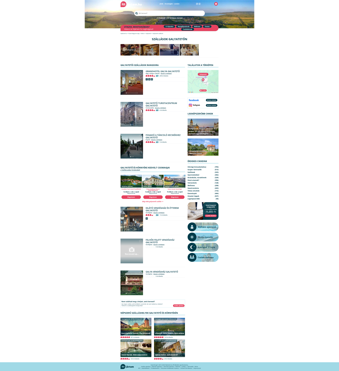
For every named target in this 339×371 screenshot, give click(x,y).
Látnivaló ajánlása (168, 366)
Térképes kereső (175, 18)
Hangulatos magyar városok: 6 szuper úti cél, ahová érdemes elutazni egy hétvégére (201, 131)
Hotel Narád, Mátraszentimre (134, 355)
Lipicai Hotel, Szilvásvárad (166, 355)
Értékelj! (161, 18)
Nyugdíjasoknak (183, 26)
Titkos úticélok (211, 147)
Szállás (184, 366)
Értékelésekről (155, 368)
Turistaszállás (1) (169, 50)
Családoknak (187, 29)
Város (196, 366)
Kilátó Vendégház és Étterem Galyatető (162, 209)
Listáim (176, 4)
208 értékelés (164, 76)
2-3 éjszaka (169, 26)
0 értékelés (159, 247)
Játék (161, 4)
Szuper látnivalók (192, 125)
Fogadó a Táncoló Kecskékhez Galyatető (163, 136)
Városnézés (192, 183)
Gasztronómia (193, 188)
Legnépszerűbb (192, 126)
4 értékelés (163, 110)
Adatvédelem (146, 368)
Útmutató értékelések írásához (170, 368)
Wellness (197, 26)
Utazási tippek (211, 125)
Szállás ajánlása (145, 366)
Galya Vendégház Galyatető (162, 271)
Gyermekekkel (193, 175)
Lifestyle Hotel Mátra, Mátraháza (169, 333)
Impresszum (197, 368)
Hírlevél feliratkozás (186, 368)
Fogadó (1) (149, 50)
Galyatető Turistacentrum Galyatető (161, 104)
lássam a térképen (166, 73)
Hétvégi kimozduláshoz (207, 124)
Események (192, 193)
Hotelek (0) (189, 50)
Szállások (191, 172)
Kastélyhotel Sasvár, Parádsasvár (135, 333)
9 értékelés (163, 142)
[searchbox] (169, 13)
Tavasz (207, 26)
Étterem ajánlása (157, 366)
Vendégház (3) (130, 50)
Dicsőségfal (169, 4)
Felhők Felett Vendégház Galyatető (160, 241)
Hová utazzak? (203, 125)
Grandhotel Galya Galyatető (163, 71)
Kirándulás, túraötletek (197, 177)
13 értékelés (164, 215)
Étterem (178, 366)
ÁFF (139, 368)
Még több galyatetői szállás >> (152, 201)
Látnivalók (190, 366)
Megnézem (131, 197)
